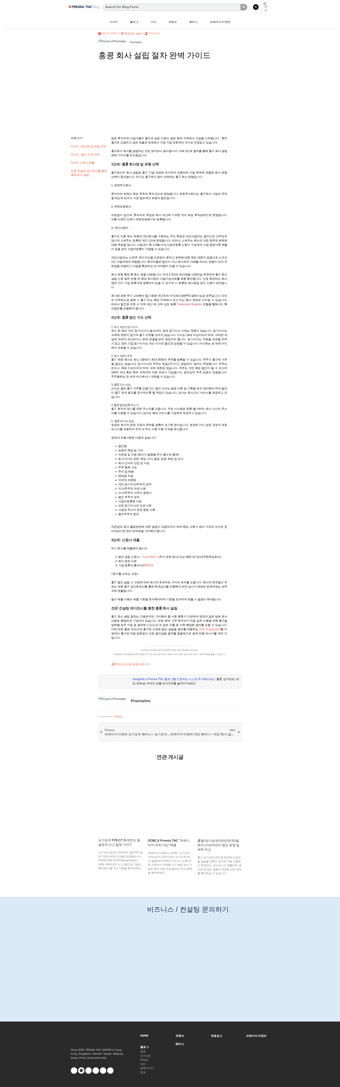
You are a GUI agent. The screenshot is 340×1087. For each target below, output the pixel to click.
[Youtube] (88, 1070)
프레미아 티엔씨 (220, 22)
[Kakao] (81, 1070)
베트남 (144, 1059)
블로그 (134, 22)
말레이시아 (147, 1068)
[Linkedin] (110, 1070)
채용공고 (216, 1035)
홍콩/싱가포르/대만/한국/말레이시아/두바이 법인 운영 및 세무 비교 (218, 845)
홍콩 (143, 1051)
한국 (143, 1072)
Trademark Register (189, 304)
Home (114, 22)
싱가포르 (145, 1055)
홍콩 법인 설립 (132, 33)
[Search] (243, 7)
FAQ (153, 22)
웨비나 (193, 22)
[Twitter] (96, 1070)
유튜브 (173, 22)
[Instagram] (103, 1070)
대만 (143, 1064)
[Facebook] (74, 1070)
